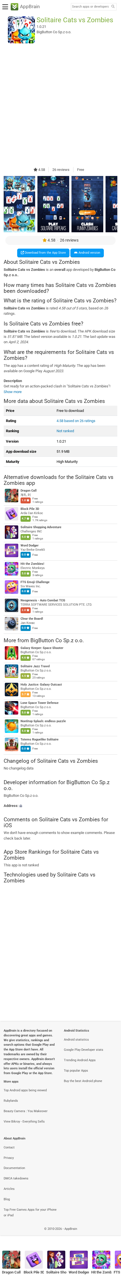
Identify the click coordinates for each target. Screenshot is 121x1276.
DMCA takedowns (16, 1178)
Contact (9, 1147)
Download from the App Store (45, 253)
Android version (89, 253)
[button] (60, 805)
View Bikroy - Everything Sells (24, 1121)
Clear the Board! (32, 619)
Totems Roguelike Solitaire (40, 739)
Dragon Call (29, 490)
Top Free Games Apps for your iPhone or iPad (30, 1212)
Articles (9, 1189)
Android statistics (76, 1039)
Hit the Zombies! (32, 564)
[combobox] (90, 6)
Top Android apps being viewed (25, 1090)
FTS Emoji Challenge (35, 582)
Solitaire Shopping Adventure (41, 527)
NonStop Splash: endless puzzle (43, 721)
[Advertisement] (60, 105)
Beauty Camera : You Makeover (26, 1111)
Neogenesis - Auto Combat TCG (43, 600)
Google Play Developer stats (83, 1050)
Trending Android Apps (80, 1060)
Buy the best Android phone (83, 1081)
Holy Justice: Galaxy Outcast (41, 684)
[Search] (112, 6)
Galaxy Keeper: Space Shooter (42, 648)
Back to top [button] (110, 1235)
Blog (7, 1199)
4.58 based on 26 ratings (76, 421)
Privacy (9, 1158)
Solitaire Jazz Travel (35, 666)
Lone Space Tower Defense (40, 703)
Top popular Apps (76, 1070)
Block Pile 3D (30, 509)
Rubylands (11, 1101)
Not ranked (65, 431)
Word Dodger (30, 545)
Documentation (14, 1168)
